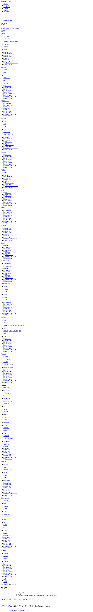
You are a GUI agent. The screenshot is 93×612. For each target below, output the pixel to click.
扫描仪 (5, 409)
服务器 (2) (46, 595)
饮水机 (5, 336)
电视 (8, 41)
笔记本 (3, 28)
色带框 (5, 525)
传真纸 (5, 126)
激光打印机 (6, 387)
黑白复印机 (6, 403)
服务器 (5, 41)
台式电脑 (7, 28)
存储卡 (11, 438)
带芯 (4, 530)
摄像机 (5, 70)
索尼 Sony (6, 83)
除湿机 (5, 333)
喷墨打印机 (6, 390)
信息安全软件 (6, 480)
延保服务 (5, 553)
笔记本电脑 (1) (40, 595)
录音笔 (5, 430)
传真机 (5, 414)
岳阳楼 (6, 584)
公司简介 (25, 605)
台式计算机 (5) (25, 595)
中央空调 (21, 325)
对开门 (10, 331)
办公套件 (5, 475)
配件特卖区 (6, 580)
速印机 (5, 406)
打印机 (5, 395)
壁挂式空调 (6, 325)
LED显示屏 (6, 441)
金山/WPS (6, 467)
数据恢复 (5, 558)
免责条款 (3, 605)
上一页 (25, 599)
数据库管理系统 (14, 41)
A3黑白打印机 (7, 263)
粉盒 (4, 517)
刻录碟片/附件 (7, 514)
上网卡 (5, 294)
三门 (4, 331)
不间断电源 (6, 428)
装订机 (5, 172)
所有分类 (18, 595)
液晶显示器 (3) (53, 595)
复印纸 (5, 121)
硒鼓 (4, 519)
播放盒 (5, 291)
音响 (4, 80)
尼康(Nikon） (6, 78)
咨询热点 (14, 605)
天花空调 (17, 325)
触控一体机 (6, 422)
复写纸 (5, 129)
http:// (23, 592)
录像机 (5, 72)
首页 (4, 579)
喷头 (4, 527)
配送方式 (36, 605)
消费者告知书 (6, 11)
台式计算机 (6, 38)
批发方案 (31, 605)
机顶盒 (5, 297)
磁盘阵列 (5, 362)
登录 (10, 1)
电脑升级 (5, 561)
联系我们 (19, 605)
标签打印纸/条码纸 (8, 134)
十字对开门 (15, 331)
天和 (4, 124)
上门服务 (5, 556)
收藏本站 (5, 20)
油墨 (4, 522)
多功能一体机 (6, 398)
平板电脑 (5, 47)
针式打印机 (6, 393)
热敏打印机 (6, 438)
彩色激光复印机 (7, 401)
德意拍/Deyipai (7, 411)
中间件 (5, 472)
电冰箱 (5, 328)
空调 (4, 323)
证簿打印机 (6, 444)
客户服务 (5, 8)
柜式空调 (12, 325)
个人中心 (5, 5)
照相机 (5, 75)
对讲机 (5, 433)
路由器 (12, 28)
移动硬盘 (5, 356)
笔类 (4, 511)
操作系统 (5, 464)
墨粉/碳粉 (5, 500)
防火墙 (5, 300)
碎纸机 (5, 364)
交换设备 (5, 289)
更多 (4, 13)
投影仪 (5, 425)
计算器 (5, 508)
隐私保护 (8, 605)
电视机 (5, 320)
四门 (20, 331)
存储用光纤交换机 (8, 367)
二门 (7, 331)
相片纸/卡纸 (6, 132)
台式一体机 (6, 44)
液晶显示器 (6, 436)
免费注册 (13, 1)
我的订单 (5, 4)
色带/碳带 (5, 506)
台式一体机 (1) (32, 595)
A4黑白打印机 (7, 266)
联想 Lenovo (6, 359)
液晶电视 (17, 28)
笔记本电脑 (6, 36)
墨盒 (4, 503)
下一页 (28, 599)
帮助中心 (6, 10)
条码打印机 (10, 364)
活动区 (5, 582)
